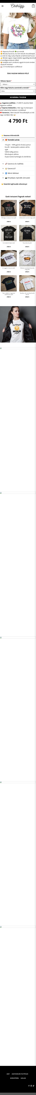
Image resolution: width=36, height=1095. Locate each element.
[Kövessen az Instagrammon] (31, 1086)
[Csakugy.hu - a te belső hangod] (18, 6)
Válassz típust (6, 81)
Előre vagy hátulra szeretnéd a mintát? (15, 88)
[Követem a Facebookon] (29, 1086)
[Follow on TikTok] (33, 1086)
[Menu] (2, 6)
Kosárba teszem (18, 97)
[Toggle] (3, 140)
